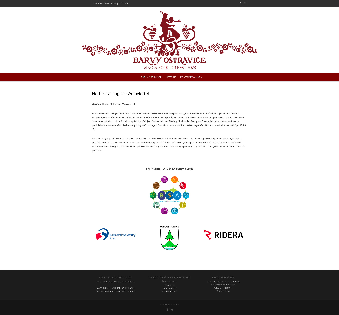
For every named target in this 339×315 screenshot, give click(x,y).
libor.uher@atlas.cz (169, 291)
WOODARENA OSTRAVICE (104, 3)
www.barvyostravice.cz (169, 304)
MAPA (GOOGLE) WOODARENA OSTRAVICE (116, 288)
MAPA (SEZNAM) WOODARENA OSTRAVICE (116, 291)
